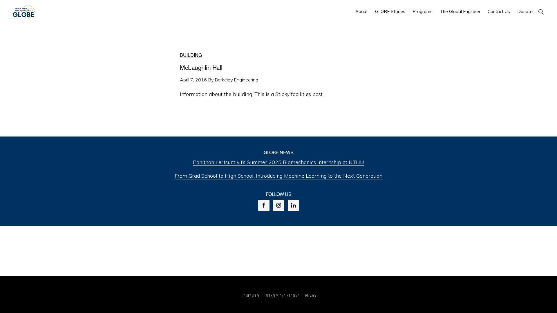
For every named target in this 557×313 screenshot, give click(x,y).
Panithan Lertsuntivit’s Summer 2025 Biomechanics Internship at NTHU (278, 162)
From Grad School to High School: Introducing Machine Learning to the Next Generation (278, 175)
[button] (541, 11)
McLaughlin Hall (201, 67)
